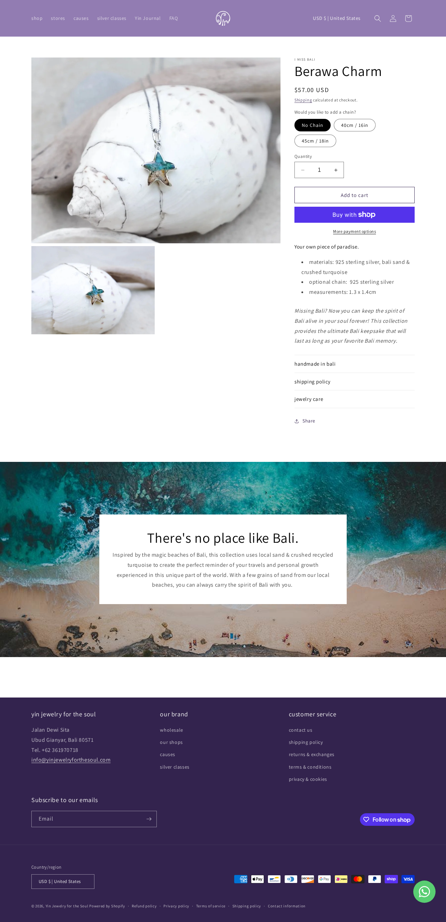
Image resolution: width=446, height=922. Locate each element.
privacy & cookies (308, 779)
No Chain (312, 125)
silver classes (174, 767)
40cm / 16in (354, 125)
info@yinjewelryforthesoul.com (70, 759)
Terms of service (210, 906)
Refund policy (144, 906)
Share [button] (308, 421)
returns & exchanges (311, 754)
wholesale (171, 730)
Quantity (303, 156)
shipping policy (306, 742)
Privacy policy (176, 906)
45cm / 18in (315, 141)
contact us (301, 730)
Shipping (303, 99)
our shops (171, 742)
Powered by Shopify (107, 906)
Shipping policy (246, 906)
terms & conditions (310, 767)
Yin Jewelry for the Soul (67, 906)
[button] (37, 18)
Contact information (287, 906)
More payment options (354, 231)
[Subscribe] (148, 819)
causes (167, 754)
